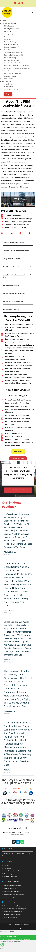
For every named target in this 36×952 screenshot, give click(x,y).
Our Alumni (8, 84)
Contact (9, 924)
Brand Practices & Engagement (13, 301)
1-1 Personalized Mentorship (13, 52)
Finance (6, 36)
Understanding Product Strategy (13, 242)
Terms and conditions (10, 877)
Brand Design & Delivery (11, 285)
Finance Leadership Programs (12, 914)
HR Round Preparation (11, 60)
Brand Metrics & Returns (11, 309)
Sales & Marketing (10, 42)
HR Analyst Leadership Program (13, 911)
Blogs (14, 924)
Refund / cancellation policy (12, 871)
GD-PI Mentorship (10, 58)
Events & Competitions (10, 917)
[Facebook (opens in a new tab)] (15, 3)
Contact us (7, 868)
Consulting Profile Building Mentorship (17, 68)
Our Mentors (8, 87)
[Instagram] (14, 842)
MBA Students (9, 26)
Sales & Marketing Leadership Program (15, 909)
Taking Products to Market (11, 259)
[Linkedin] (18, 842)
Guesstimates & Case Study (13, 63)
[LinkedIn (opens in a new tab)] (21, 3)
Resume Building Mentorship (14, 55)
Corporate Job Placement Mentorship (15, 894)
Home (4, 21)
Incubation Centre (10, 76)
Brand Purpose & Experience (12, 267)
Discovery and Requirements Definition (16, 251)
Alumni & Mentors (8, 81)
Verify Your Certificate (11, 89)
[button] (18, 242)
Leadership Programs (9, 34)
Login (8, 94)
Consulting (7, 39)
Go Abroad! (8, 31)
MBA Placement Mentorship (12, 891)
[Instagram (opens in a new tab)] (18, 3)
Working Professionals (11, 29)
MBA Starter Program (10, 888)
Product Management (11, 44)
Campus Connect (7, 79)
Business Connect (8, 71)
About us (6, 865)
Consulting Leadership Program (13, 906)
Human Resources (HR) (11, 47)
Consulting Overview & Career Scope (16, 65)
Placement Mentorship (9, 23)
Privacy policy (8, 874)
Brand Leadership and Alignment (14, 293)
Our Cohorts (6, 50)
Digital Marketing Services (12, 73)
